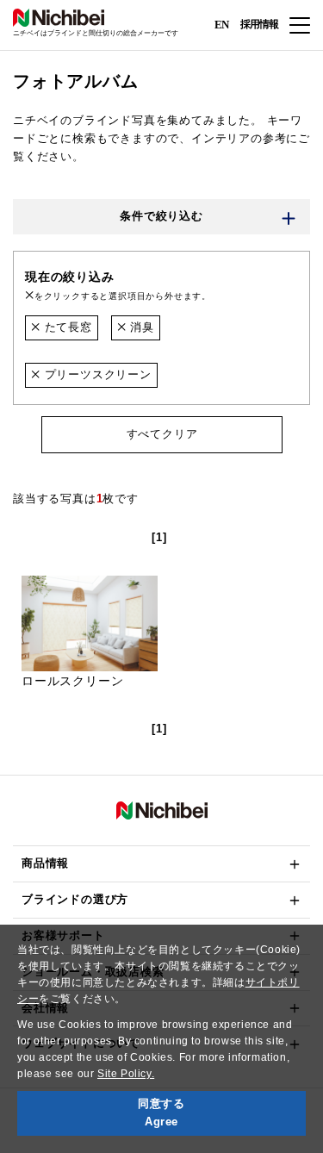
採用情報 (259, 24)
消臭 (140, 327)
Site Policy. (125, 1074)
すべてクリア (161, 433)
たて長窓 (66, 327)
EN (221, 23)
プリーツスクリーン (96, 374)
